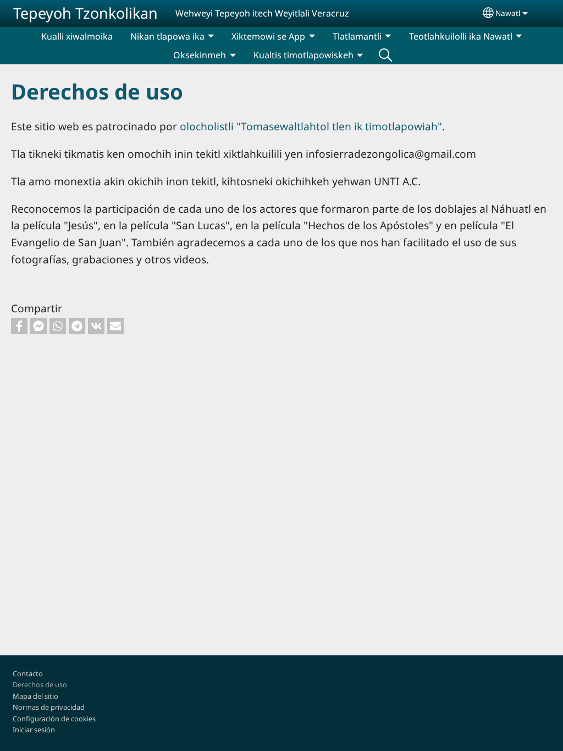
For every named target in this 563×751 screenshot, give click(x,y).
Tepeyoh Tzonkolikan (85, 13)
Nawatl (508, 13)
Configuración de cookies (54, 719)
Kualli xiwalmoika (77, 36)
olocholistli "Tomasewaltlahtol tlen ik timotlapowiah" (311, 126)
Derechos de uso (40, 684)
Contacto (28, 673)
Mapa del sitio (35, 696)
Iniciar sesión (34, 730)
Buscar (385, 55)
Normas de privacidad (49, 707)
